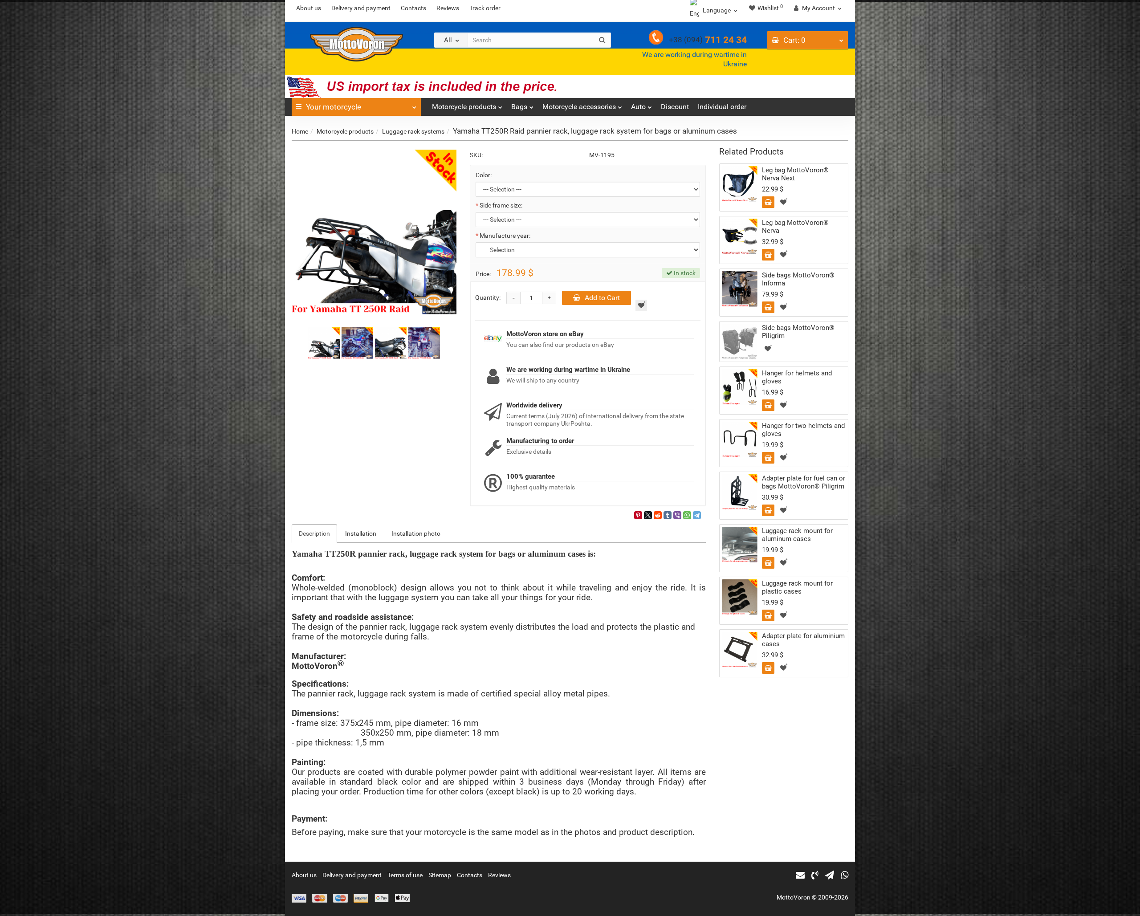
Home (300, 131)
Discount (675, 106)
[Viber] (677, 515)
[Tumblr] (668, 515)
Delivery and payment (361, 8)
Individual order (722, 106)
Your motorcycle (333, 106)
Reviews (447, 8)
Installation (360, 533)
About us (308, 8)
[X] (648, 515)
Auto (638, 106)
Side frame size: (501, 205)
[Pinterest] (638, 515)
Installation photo (415, 533)
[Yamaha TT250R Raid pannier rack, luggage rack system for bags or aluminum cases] (374, 232)
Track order (485, 8)
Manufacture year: (505, 235)
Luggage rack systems (413, 131)
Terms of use (405, 875)
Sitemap (439, 875)
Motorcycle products (464, 106)
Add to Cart (602, 297)
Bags (519, 106)
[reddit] (658, 515)
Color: (484, 175)
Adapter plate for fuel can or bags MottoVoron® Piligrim (803, 482)
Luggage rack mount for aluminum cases (797, 535)
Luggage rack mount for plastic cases (797, 587)
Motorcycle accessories (579, 106)
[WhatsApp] (687, 515)
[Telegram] (697, 515)
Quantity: (488, 297)
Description (314, 533)
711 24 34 (708, 40)
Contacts (413, 8)
